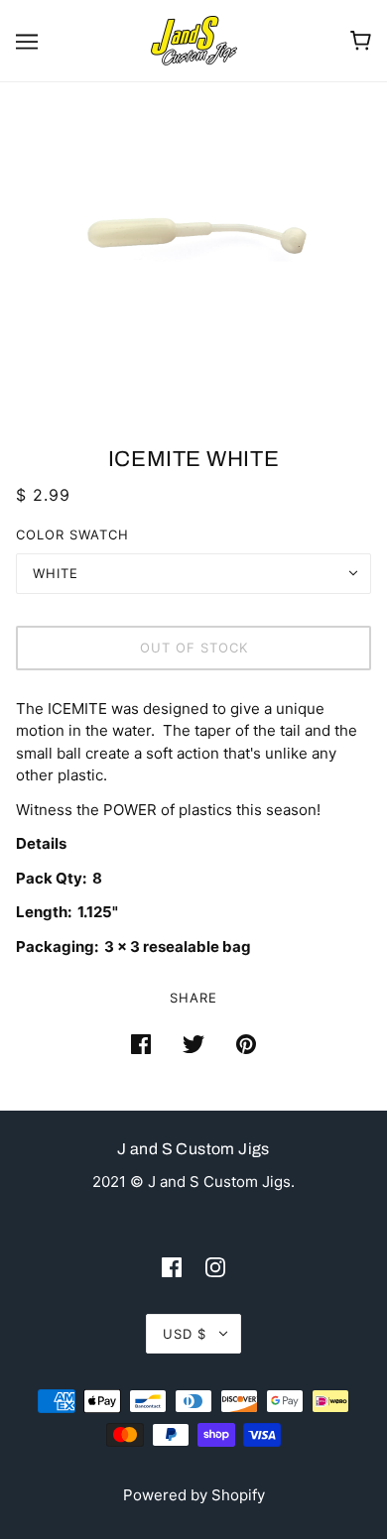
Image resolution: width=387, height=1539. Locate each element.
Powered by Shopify (194, 1494)
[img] (172, 1266)
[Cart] (360, 41)
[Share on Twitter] (193, 1043)
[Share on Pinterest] (246, 1043)
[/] (194, 39)
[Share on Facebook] (141, 1043)
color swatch (72, 534)
